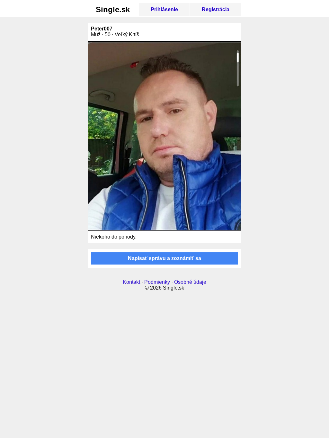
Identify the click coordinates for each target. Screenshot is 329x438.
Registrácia (215, 9)
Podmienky (157, 282)
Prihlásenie (164, 9)
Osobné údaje (190, 282)
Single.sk (113, 9)
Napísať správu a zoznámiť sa (164, 258)
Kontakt (131, 282)
